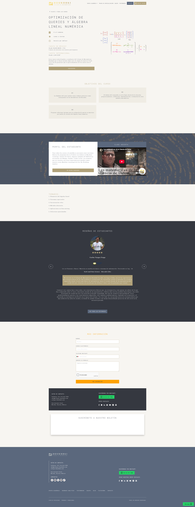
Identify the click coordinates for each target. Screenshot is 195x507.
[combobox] (77, 356)
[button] (92, 3)
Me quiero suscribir (73, 170)
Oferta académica (54, 490)
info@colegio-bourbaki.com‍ (60, 398)
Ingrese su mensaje (82, 360)
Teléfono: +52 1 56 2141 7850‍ (60, 397)
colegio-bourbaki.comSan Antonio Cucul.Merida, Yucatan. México (59, 402)
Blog (94, 490)
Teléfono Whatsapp (81, 353)
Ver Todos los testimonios (97, 311)
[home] (64, 3)
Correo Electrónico (82, 346)
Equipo (116, 3)
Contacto (130, 3)
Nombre (78, 338)
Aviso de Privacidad (54, 500)
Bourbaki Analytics (68, 490)
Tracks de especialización (106, 3)
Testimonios (122, 3)
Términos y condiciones (67, 500)
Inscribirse (71, 68)
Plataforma (101, 490)
